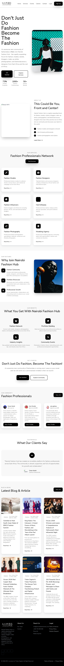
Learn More (37, 140)
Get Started (7, 74)
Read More (7, 188)
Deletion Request (54, 631)
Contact (44, 4)
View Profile (8, 425)
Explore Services (20, 74)
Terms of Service (53, 626)
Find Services (32, 161)
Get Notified (22, 377)
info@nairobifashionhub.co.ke (41, 626)
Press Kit (35, 631)
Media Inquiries (37, 633)
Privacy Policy (52, 629)
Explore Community (39, 378)
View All (58, 395)
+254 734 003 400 (38, 629)
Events (32, 4)
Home (19, 4)
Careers (38, 4)
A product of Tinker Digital (15, 661)
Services (25, 4)
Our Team (20, 626)
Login (50, 4)
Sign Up (58, 4)
